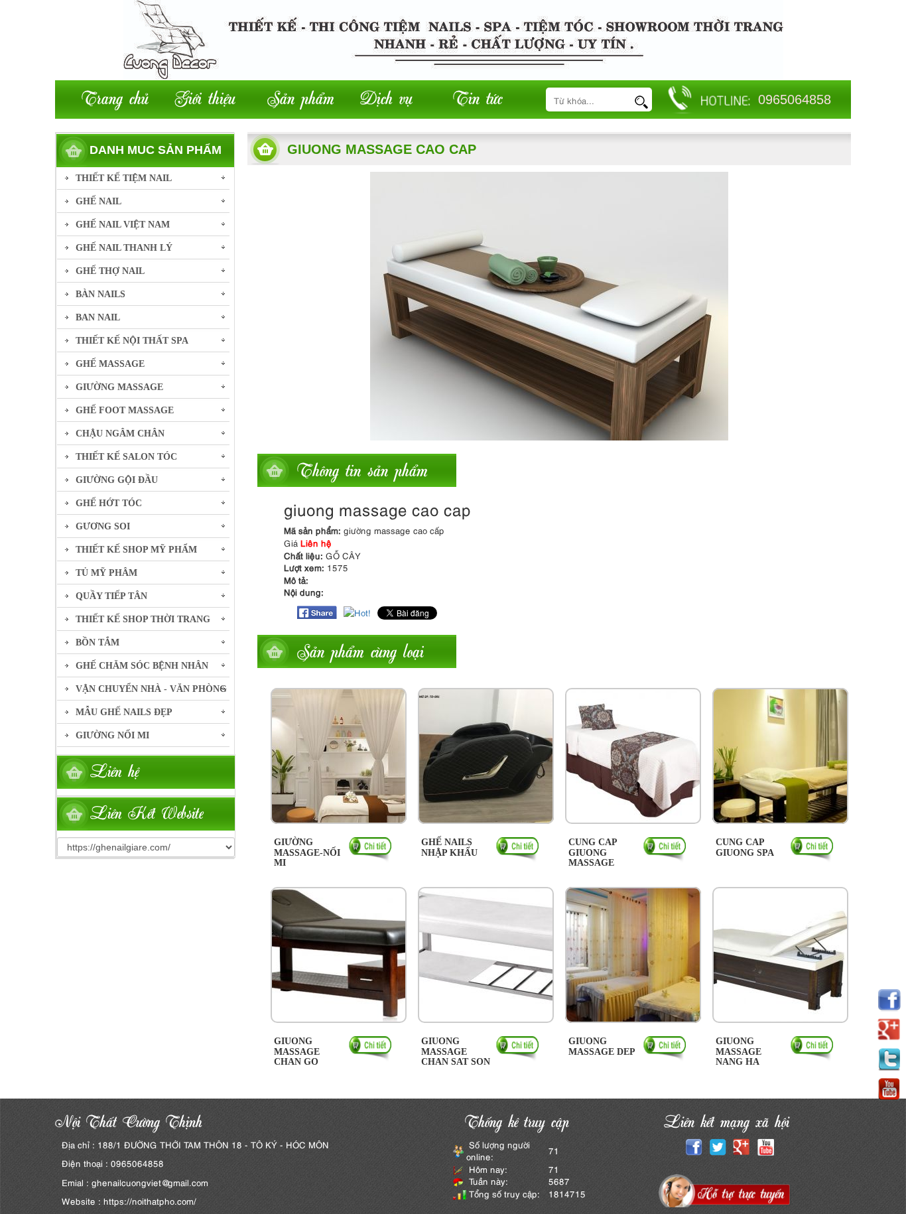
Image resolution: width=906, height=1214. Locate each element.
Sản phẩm (300, 97)
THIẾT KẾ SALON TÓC (126, 457)
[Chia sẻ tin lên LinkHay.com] (357, 611)
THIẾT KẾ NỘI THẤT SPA (132, 341)
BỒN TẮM (97, 642)
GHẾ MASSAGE (110, 364)
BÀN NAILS (100, 294)
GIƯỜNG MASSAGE (119, 387)
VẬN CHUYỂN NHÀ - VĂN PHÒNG (151, 689)
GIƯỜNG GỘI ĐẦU (117, 480)
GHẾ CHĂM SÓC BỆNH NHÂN (142, 666)
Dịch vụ (386, 97)
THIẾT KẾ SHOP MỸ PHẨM (136, 550)
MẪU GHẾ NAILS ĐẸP (124, 712)
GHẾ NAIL (98, 201)
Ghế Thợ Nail (110, 271)
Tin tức (477, 97)
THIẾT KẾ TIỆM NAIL (124, 178)
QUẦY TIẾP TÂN (111, 596)
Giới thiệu (204, 97)
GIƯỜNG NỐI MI (112, 735)
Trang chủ (115, 97)
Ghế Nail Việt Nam (123, 225)
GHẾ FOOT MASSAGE (125, 410)
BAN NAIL (98, 317)
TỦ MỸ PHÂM (106, 573)
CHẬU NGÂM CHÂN (120, 433)
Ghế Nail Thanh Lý (124, 248)
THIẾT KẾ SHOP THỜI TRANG (143, 619)
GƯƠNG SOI (103, 526)
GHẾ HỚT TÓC (109, 503)
